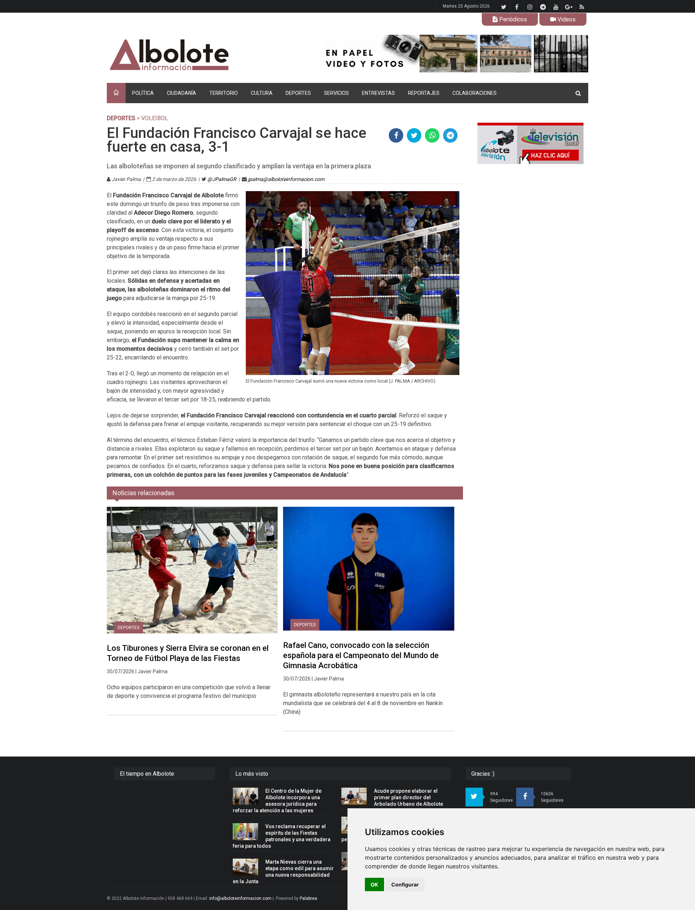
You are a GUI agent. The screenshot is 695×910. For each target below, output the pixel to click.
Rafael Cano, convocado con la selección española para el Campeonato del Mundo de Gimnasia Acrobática (361, 655)
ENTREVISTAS (378, 93)
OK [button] (374, 884)
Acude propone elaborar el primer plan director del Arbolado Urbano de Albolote (408, 797)
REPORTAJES (423, 93)
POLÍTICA (143, 93)
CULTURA (262, 93)
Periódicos (512, 19)
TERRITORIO (223, 93)
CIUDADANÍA (181, 93)
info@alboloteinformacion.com (240, 898)
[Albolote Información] (206, 55)
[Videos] (530, 143)
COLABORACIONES (474, 93)
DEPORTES (298, 93)
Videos (566, 19)
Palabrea (308, 898)
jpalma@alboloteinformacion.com (286, 179)
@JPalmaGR (221, 179)
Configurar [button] (405, 884)
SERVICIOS (336, 93)
